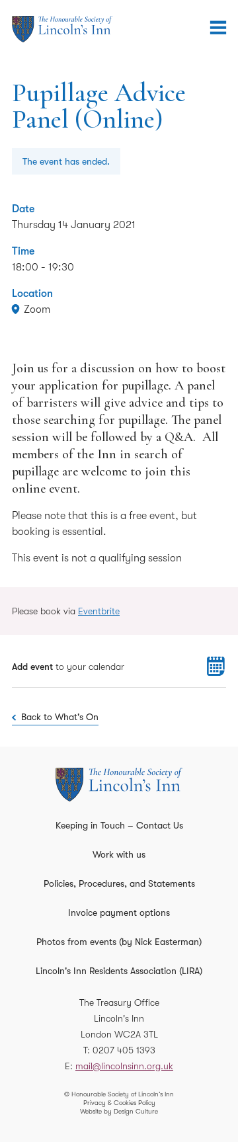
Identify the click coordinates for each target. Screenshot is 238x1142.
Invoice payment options (119, 912)
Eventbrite (99, 611)
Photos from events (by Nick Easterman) (119, 941)
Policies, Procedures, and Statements (119, 883)
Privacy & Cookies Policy (119, 1102)
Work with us (119, 854)
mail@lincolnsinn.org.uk (124, 1066)
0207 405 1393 (124, 1050)
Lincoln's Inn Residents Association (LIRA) (119, 970)
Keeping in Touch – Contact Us (119, 825)
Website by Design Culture (119, 1111)
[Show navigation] (218, 27)
